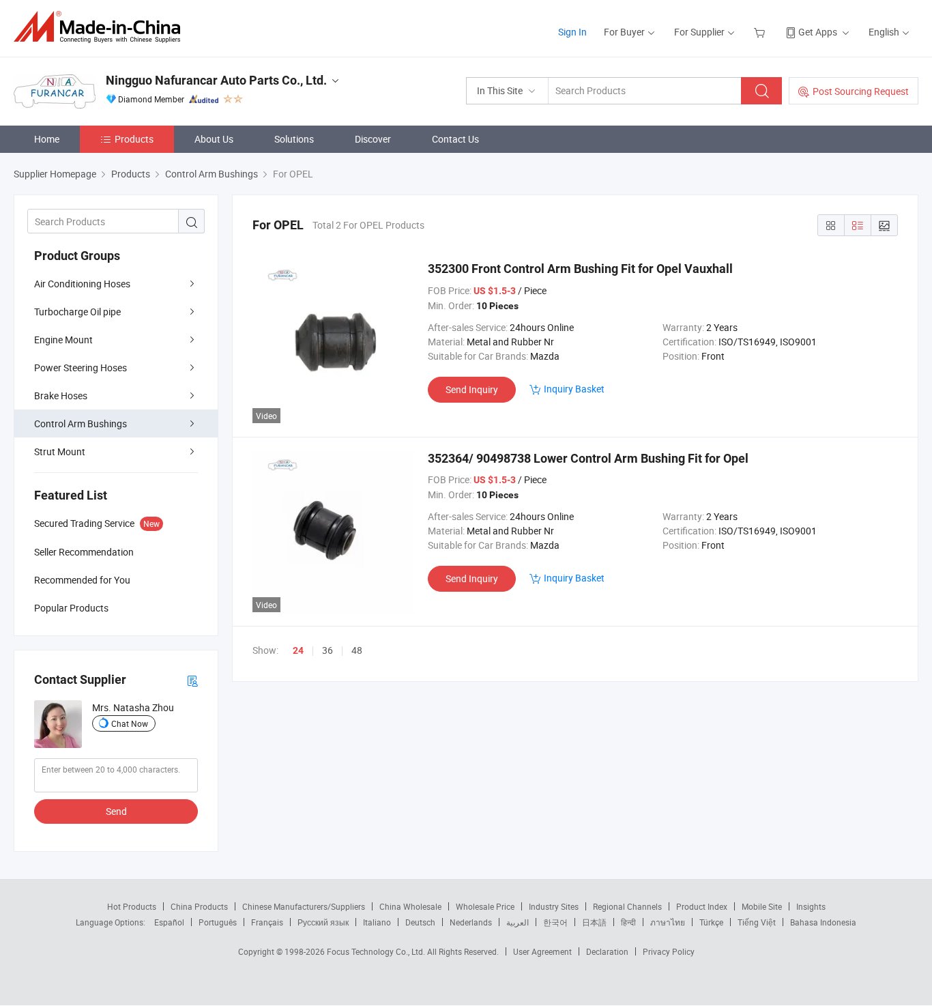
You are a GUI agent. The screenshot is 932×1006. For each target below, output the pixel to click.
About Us (213, 138)
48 (356, 650)
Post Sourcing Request (861, 91)
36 (327, 650)
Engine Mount (63, 339)
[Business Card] (192, 680)
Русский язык (323, 922)
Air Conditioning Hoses (82, 283)
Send (116, 811)
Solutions (294, 138)
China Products (199, 906)
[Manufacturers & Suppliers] (101, 27)
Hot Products (131, 906)
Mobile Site (762, 906)
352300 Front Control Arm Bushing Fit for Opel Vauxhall (580, 268)
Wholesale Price (485, 906)
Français (267, 922)
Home (46, 138)
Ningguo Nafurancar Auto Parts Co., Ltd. (216, 80)
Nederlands (471, 922)
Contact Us (455, 138)
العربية (517, 922)
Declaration (607, 951)
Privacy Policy (669, 951)
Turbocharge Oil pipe (77, 311)
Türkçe (711, 922)
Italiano (377, 922)
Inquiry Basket (574, 388)
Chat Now (129, 723)
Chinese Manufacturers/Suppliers (303, 906)
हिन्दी (628, 922)
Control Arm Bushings (80, 423)
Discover (373, 138)
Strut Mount (59, 451)
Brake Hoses (60, 395)
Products (134, 138)
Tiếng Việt (757, 922)
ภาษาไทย (667, 922)
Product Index (701, 906)
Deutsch (420, 922)
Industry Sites (554, 906)
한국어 (555, 922)
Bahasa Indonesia (823, 922)
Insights (811, 906)
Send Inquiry (472, 389)
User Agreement (542, 951)
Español (169, 922)
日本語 (594, 922)
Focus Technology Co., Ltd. (377, 951)
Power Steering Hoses (80, 367)
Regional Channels (627, 906)
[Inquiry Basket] (761, 31)
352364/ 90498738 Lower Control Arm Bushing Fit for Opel (588, 458)
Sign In (572, 31)
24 (298, 650)
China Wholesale (410, 906)
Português (218, 922)
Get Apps (817, 31)
